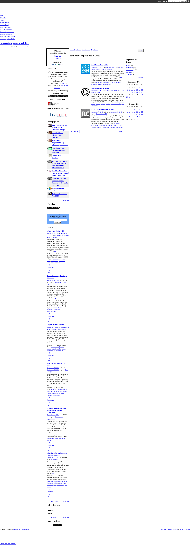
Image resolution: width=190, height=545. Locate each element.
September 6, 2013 (53, 280)
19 (137, 92)
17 (132, 92)
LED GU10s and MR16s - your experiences (57, 135)
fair (52, 391)
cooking (49, 395)
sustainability (130, 70)
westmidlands (59, 438)
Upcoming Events (75, 50)
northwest (50, 309)
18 (134, 92)
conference (54, 261)
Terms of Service (184, 529)
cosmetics (50, 350)
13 (139, 90)
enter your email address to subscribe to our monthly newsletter (57, 216)
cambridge (62, 483)
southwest (54, 389)
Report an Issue (173, 529)
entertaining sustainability (21, 529)
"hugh (49, 393)
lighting (56, 483)
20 (139, 92)
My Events (94, 50)
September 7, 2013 (53, 327)
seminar (128, 72)
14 (142, 90)
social (48, 263)
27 (139, 94)
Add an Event (53, 501)
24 (137, 117)
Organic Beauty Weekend (55, 324)
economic (62, 261)
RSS (48, 200)
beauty (64, 349)
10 (132, 90)
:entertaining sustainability (14, 43)
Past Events (86, 50)
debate (60, 308)
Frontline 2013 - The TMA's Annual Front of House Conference (60, 173)
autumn (56, 391)
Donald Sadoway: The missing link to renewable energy (60, 127)
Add (142, 50)
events (49, 349)
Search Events (89, 60)
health (59, 349)
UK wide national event (59, 329)
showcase (61, 259)
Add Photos (52, 517)
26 (142, 117)
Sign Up (159, 1)
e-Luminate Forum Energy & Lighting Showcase (58, 150)
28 (142, 94)
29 (127, 97)
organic (54, 349)
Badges (163, 529)
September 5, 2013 (53, 233)
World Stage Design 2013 (55, 231)
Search (188, 1)
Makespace (54, 459)
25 (139, 117)
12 (137, 90)
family (58, 395)
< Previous (74, 131)
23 (134, 117)
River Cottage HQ (101, 114)
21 (142, 92)
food (54, 395)
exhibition (54, 259)
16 (129, 92)
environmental (55, 263)
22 (132, 117)
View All (66, 200)
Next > (121, 131)
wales (48, 261)
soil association (58, 350)
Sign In (165, 1)
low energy (60, 485)
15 (127, 92)
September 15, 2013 (111, 67)
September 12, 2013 (53, 415)
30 (129, 97)
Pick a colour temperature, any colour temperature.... (60, 143)
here (63, 83)
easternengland (51, 485)
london (128, 65)
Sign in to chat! (8, 544)
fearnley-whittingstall (58, 393)
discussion (54, 308)
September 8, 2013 (53, 370)
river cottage (63, 391)
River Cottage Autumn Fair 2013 (102, 109)
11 (134, 90)
